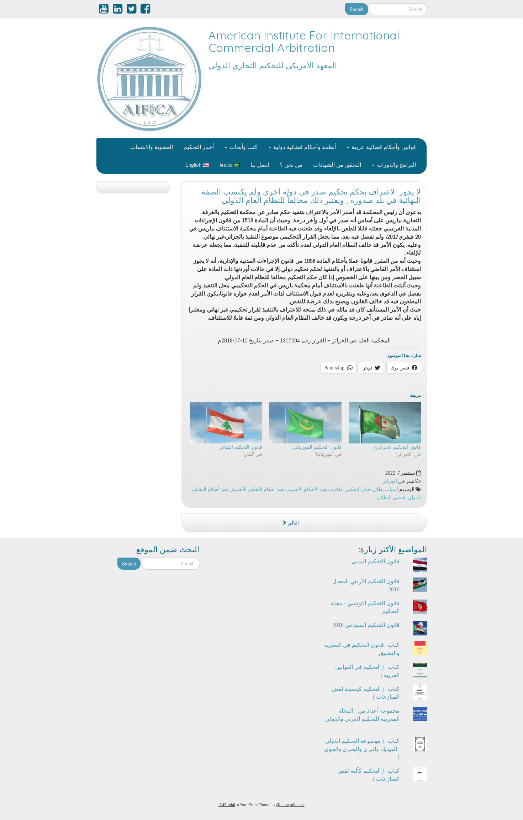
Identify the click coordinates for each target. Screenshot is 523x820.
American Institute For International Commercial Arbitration (304, 41)
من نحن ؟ (291, 165)
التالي (292, 523)
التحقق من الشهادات (337, 165)
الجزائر (389, 481)
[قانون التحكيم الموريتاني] (305, 422)
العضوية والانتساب (151, 147)
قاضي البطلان (391, 498)
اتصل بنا (259, 165)
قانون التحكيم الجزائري (397, 447)
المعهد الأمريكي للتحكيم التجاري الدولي (272, 65)
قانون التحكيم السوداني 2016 (366, 625)
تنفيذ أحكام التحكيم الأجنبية (259, 489)
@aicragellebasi (290, 804)
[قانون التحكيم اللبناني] (226, 422)
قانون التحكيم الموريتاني (317, 447)
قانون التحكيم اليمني (376, 561)
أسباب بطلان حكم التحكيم (372, 489)
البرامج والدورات (395, 165)
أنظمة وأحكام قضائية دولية (304, 147)
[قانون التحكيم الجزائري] (385, 422)
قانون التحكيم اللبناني (240, 447)
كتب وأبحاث (243, 147)
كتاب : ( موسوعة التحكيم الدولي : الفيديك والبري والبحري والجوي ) (362, 749)
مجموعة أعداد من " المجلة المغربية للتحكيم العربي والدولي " (362, 719)
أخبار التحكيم (199, 147)
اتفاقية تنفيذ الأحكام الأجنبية (316, 489)
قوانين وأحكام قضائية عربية (383, 147)
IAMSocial (226, 804)
